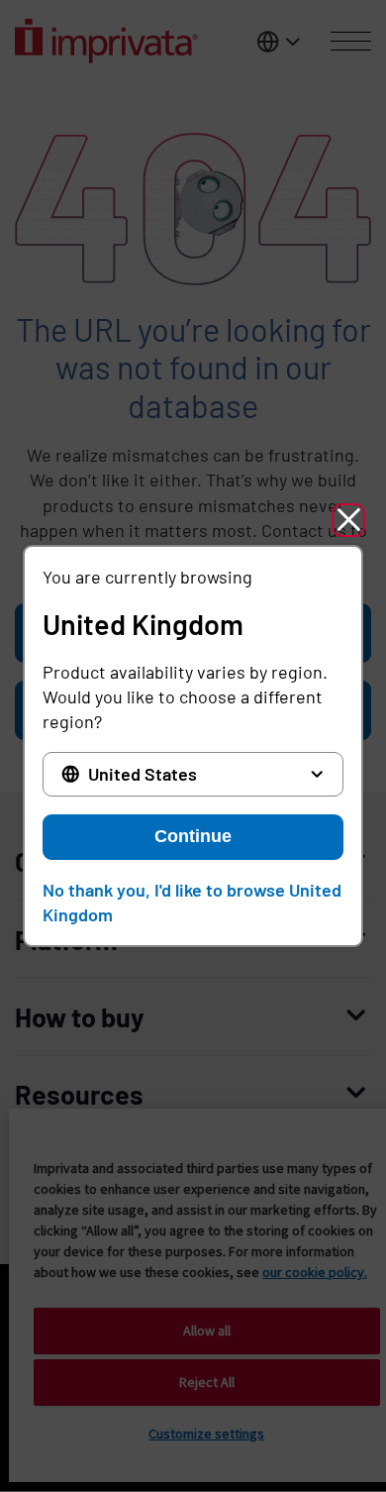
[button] (348, 520)
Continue (193, 836)
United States (142, 774)
